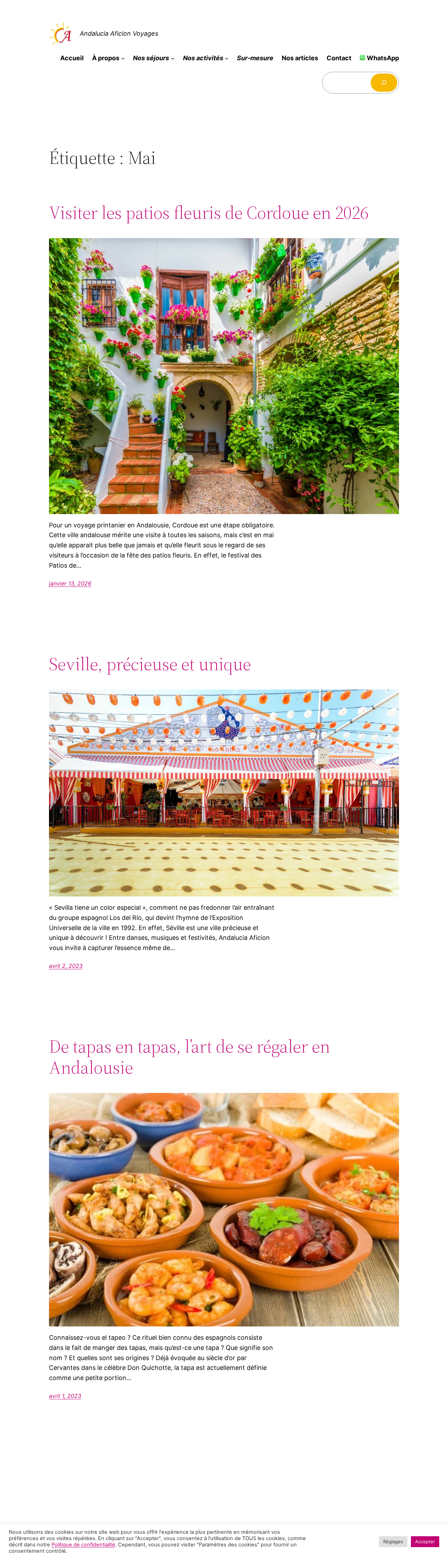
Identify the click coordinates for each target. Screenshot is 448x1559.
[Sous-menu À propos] (123, 58)
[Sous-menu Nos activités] (227, 58)
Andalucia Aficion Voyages (119, 33)
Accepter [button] (425, 1541)
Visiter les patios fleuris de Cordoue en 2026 (209, 212)
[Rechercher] (384, 83)
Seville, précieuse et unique (150, 663)
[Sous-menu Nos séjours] (173, 58)
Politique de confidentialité (83, 1544)
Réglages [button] (393, 1541)
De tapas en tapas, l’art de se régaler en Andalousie (189, 1057)
